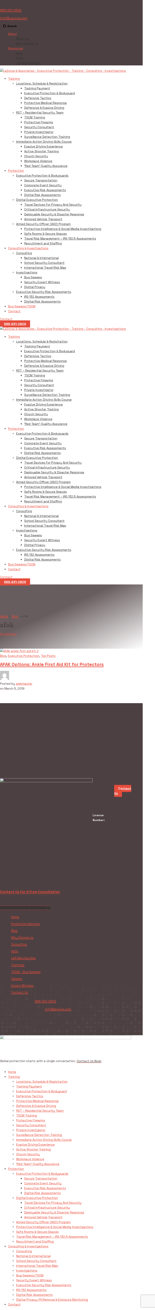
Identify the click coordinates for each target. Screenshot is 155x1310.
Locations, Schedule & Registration (42, 83)
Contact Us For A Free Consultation (30, 891)
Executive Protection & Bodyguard (49, 93)
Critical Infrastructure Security (47, 209)
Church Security (36, 156)
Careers (16, 979)
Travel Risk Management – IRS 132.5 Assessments (60, 238)
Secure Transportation (40, 180)
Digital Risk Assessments (42, 195)
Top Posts (48, 656)
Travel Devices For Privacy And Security (53, 205)
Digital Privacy (34, 287)
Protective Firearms (38, 122)
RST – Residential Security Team (40, 112)
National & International (41, 258)
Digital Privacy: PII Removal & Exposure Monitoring (52, 1300)
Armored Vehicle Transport (43, 219)
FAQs (19, 58)
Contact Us (19, 992)
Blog (19, 53)
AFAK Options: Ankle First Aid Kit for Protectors (52, 664)
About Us (22, 39)
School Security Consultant (44, 263)
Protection (16, 171)
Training (14, 79)
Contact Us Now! (89, 1061)
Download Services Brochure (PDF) (25, 908)
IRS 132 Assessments (39, 297)
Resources (15, 48)
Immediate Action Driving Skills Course (44, 142)
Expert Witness (22, 985)
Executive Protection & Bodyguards (42, 175)
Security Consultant (39, 127)
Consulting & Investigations (28, 248)
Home (15, 917)
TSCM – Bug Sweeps (26, 972)
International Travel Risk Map (45, 268)
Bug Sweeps (33, 277)
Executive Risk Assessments (45, 190)
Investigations (26, 272)
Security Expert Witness (42, 282)
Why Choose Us (27, 43)
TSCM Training (34, 117)
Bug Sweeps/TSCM (21, 306)
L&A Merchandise (28, 63)
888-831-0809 (10, 10)
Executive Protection (23, 656)
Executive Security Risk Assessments (43, 292)
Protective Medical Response (45, 103)
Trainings (17, 965)
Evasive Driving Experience (43, 146)
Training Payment (37, 88)
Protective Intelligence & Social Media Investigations (62, 229)
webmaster (24, 684)
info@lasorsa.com (58, 1009)
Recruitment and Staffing (43, 243)
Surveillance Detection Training (47, 137)
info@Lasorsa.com (13, 18)
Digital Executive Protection (37, 200)
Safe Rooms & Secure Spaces (45, 234)
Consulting (24, 253)
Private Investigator (38, 132)
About (12, 34)
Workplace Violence (38, 161)
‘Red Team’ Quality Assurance (45, 166)
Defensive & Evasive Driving (44, 108)
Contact (14, 311)
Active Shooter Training (41, 151)
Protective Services (25, 924)
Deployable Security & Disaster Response (54, 214)
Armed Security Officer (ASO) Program (43, 224)
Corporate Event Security (43, 185)
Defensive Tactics (37, 98)
